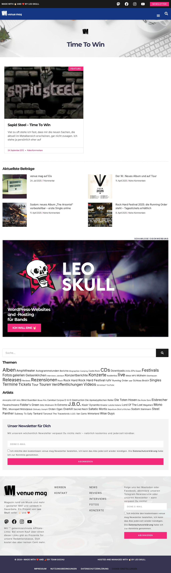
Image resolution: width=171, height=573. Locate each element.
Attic (19, 400)
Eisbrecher (159, 400)
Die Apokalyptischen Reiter (99, 400)
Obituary (37, 409)
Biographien (74, 371)
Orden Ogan (55, 409)
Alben (9, 370)
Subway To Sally (23, 413)
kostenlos (112, 375)
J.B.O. (74, 404)
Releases (12, 379)
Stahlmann (146, 409)
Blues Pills (42, 400)
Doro (149, 400)
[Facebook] (126, 4)
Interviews (51, 376)
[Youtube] (143, 4)
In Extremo (61, 404)
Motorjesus (26, 409)
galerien (19, 375)
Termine (10, 384)
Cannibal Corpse (55, 400)
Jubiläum (60, 376)
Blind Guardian (29, 400)
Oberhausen (152, 375)
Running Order (120, 380)
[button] (166, 14)
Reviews (26, 380)
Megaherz (148, 405)
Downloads (118, 370)
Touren (45, 384)
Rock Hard (70, 380)
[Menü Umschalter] (158, 15)
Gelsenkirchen (36, 375)
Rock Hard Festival (91, 380)
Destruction (78, 400)
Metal (128, 375)
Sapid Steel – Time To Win (29, 125)
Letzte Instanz (114, 405)
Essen (138, 371)
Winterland (93, 413)
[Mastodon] (118, 4)
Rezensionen (44, 379)
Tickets (24, 384)
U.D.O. (73, 414)
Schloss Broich (141, 380)
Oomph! (44, 409)
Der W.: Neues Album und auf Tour (136, 176)
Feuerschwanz (11, 404)
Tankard (37, 413)
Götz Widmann (47, 405)
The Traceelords (61, 413)
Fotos (7, 375)
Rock (60, 380)
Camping (84, 371)
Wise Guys (107, 413)
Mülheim (141, 375)
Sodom (135, 409)
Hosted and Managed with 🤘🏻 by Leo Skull (122, 559)
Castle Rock (94, 371)
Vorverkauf (101, 385)
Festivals (150, 370)
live (121, 374)
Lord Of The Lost (132, 404)
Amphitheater (25, 370)
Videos (89, 384)
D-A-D (67, 400)
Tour (35, 384)
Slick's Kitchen (124, 409)
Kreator (104, 405)
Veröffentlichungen (67, 384)
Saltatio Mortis (98, 409)
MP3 (134, 375)
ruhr (109, 380)
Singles (155, 380)
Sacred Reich (80, 409)
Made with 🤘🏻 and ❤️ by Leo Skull (20, 4)
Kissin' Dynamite (91, 404)
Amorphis (7, 400)
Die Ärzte (142, 400)
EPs (133, 370)
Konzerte (97, 374)
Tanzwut (47, 413)
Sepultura (112, 409)
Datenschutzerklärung (145, 451)
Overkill (68, 409)
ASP (14, 400)
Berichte (64, 370)
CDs (105, 370)
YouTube (110, 385)
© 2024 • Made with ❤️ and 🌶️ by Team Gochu (39, 559)
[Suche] (162, 353)
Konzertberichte (76, 375)
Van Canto (81, 413)
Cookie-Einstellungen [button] (124, 568)
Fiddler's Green (29, 404)
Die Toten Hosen (125, 400)
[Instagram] (134, 4)
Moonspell (14, 409)
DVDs (127, 371)
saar (130, 380)
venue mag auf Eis (41, 176)
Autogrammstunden (47, 370)
